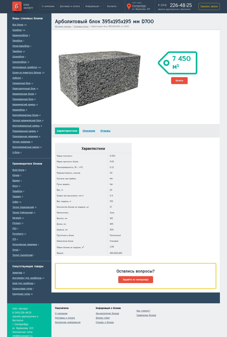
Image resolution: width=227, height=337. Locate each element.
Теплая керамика (21, 141)
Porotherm (17, 234)
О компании (48, 6)
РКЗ (14, 228)
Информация (92, 6)
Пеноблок (17, 40)
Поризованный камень (24, 131)
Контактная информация (68, 322)
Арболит (16, 78)
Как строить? (143, 311)
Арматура (17, 272)
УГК (14, 239)
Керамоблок (18, 110)
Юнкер (15, 175)
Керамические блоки (23, 94)
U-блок (16, 152)
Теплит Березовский (23, 207)
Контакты (112, 6)
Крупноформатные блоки (25, 115)
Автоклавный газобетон (24, 67)
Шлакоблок (18, 56)
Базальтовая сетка (22, 288)
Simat (15, 249)
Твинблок (17, 51)
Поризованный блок (22, 99)
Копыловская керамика (24, 244)
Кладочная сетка (21, 294)
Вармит (16, 180)
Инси (15, 186)
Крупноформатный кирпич (25, 147)
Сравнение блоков (146, 315)
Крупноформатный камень (26, 126)
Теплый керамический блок (26, 120)
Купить (179, 80)
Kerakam (16, 218)
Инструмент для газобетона (26, 278)
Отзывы (105, 130)
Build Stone (18, 170)
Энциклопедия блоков (107, 313)
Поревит (16, 196)
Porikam (16, 223)
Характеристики (67, 130)
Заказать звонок (209, 6)
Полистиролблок (20, 46)
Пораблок (17, 191)
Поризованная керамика (25, 136)
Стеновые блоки (81, 26)
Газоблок (17, 30)
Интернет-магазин (63, 26)
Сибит (15, 202)
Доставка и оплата (70, 6)
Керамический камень (23, 104)
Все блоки (17, 24)
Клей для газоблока (22, 283)
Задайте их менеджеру (136, 279)
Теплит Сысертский (22, 255)
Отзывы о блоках (105, 322)
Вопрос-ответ (103, 318)
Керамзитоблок (20, 35)
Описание (89, 130)
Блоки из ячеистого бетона (26, 72)
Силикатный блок (21, 83)
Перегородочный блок (23, 88)
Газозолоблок (19, 62)
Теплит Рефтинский (22, 212)
